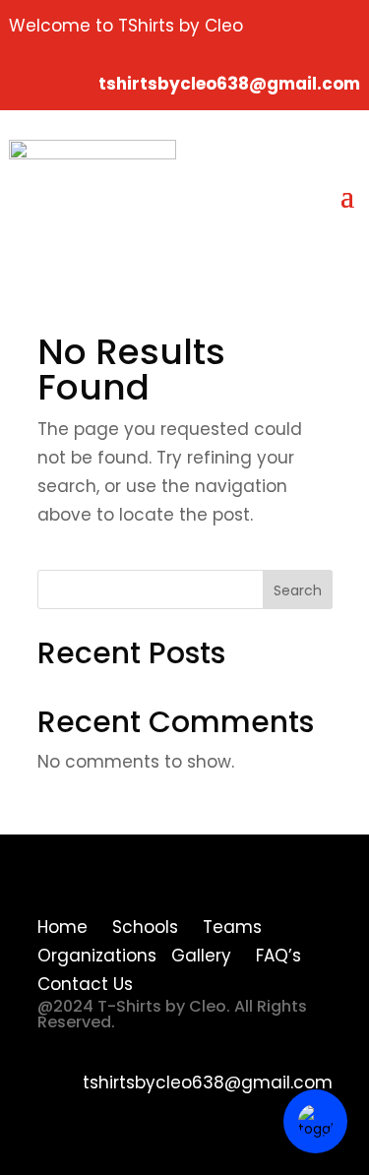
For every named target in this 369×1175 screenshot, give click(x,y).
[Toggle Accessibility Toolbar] (315, 1121)
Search (298, 590)
